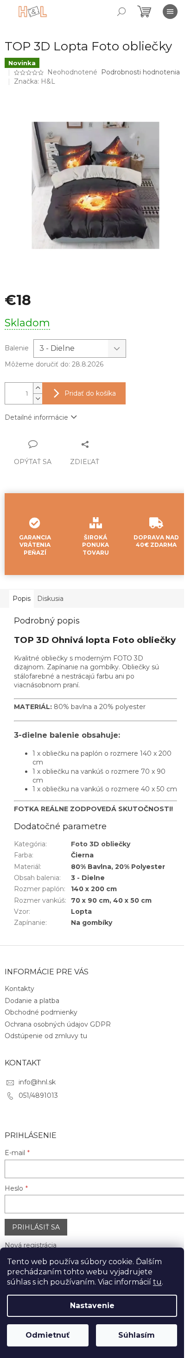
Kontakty (19, 989)
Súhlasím (136, 1335)
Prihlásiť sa (36, 1227)
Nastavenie (92, 1305)
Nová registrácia (31, 1245)
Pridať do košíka (90, 393)
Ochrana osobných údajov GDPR (58, 1024)
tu (157, 1282)
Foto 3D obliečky (100, 844)
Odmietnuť (47, 1335)
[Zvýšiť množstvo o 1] (37, 388)
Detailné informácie (36, 417)
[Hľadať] (121, 11)
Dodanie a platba (32, 1001)
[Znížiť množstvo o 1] (37, 398)
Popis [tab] (22, 598)
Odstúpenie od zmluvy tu (46, 1036)
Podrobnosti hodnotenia (140, 72)
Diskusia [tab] (50, 598)
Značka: (34, 81)
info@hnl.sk (37, 1082)
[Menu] (170, 11)
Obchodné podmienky (41, 1012)
